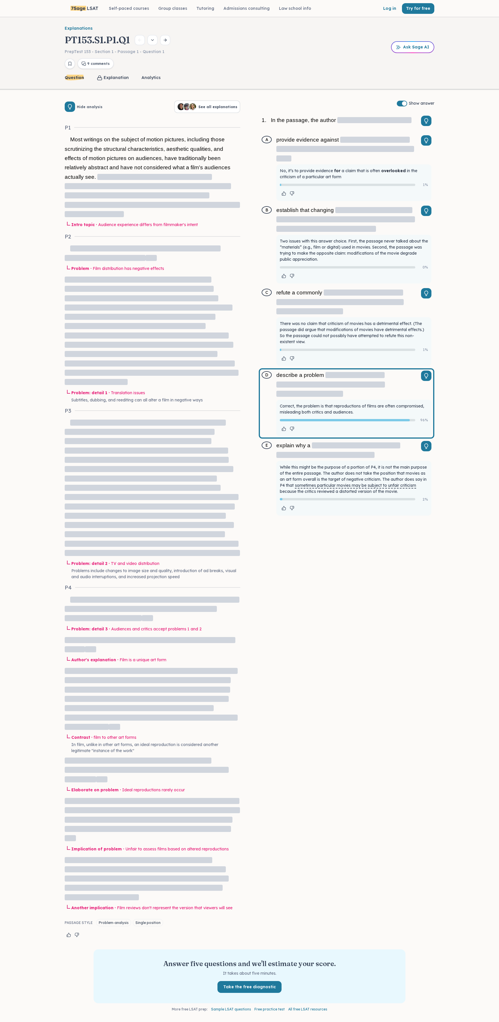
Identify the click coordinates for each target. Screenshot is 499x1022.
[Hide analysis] (70, 107)
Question (74, 77)
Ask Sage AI (416, 47)
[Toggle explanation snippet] (426, 121)
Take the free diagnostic (249, 986)
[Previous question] (140, 40)
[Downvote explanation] (77, 935)
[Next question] (165, 40)
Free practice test (269, 1009)
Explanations (79, 28)
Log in (389, 8)
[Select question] (152, 40)
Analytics (151, 77)
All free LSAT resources (307, 1009)
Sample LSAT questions (231, 1009)
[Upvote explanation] (69, 935)
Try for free (418, 8)
